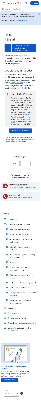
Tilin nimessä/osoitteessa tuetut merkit (22, 276)
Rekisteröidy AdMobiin (20, 130)
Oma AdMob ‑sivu (14, 313)
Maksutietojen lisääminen (19, 234)
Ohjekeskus (6, 9)
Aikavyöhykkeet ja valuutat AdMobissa (20, 248)
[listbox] (11, 394)
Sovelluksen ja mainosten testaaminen (22, 323)
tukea (13, 122)
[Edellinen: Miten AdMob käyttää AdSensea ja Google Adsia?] (8, 48)
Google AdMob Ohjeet (15, 3)
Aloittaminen (12, 308)
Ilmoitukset (17, 9)
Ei (25, 163)
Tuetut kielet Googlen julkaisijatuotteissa (18, 268)
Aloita (6, 214)
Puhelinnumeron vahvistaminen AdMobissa (21, 240)
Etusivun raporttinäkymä (17, 318)
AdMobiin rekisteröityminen (19, 225)
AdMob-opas (13, 220)
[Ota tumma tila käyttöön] (21, 393)
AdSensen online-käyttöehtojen (17, 56)
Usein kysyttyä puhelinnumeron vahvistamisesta (21, 302)
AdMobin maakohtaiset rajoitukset (23, 283)
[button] (3, 3)
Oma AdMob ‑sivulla (19, 21)
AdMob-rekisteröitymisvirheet (21, 288)
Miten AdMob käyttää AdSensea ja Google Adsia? (23, 256)
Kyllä (14, 163)
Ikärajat (13, 263)
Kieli (7, 390)
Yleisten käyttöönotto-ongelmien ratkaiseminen (20, 329)
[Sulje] (39, 14)
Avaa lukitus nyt (9, 380)
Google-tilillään (16, 83)
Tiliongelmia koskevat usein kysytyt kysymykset (23, 294)
